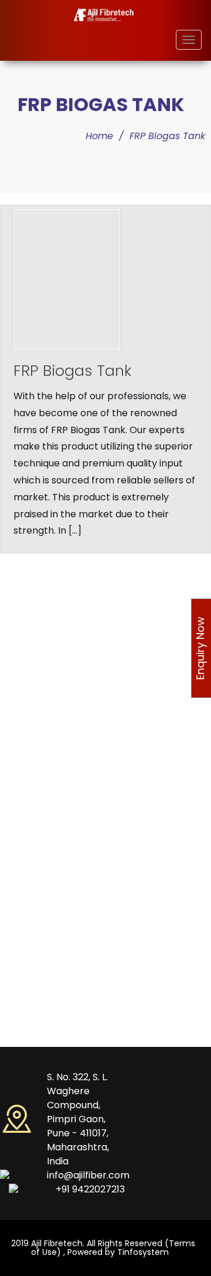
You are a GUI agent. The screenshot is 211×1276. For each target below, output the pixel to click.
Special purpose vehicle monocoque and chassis (100, 676)
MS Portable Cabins (69, 654)
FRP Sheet (50, 939)
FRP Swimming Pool (69, 740)
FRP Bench (51, 797)
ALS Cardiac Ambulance (79, 830)
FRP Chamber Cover (71, 778)
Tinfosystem (143, 1252)
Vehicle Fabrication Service (85, 1016)
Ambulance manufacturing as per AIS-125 (95, 592)
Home (99, 136)
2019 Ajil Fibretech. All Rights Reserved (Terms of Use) (103, 1247)
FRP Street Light (61, 959)
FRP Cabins (52, 615)
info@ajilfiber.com (88, 1175)
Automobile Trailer (67, 926)
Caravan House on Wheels (84, 906)
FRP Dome (50, 997)
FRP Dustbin (53, 759)
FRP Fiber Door (58, 869)
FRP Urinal (49, 978)
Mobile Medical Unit (69, 849)
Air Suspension (59, 1035)
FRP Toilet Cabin (62, 635)
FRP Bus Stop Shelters (73, 721)
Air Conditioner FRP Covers (83, 887)
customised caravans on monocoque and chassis (102, 703)
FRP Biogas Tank (167, 136)
